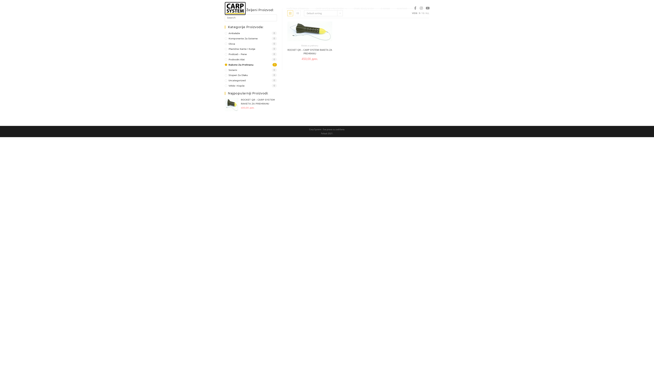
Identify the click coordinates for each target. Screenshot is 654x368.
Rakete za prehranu (241, 64)
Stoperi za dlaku (238, 75)
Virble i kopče (237, 85)
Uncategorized (237, 80)
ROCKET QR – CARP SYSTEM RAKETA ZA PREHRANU (309, 51)
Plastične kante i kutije (242, 49)
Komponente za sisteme (243, 38)
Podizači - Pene (238, 54)
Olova (232, 43)
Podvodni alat (237, 59)
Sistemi (233, 70)
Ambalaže (234, 33)
